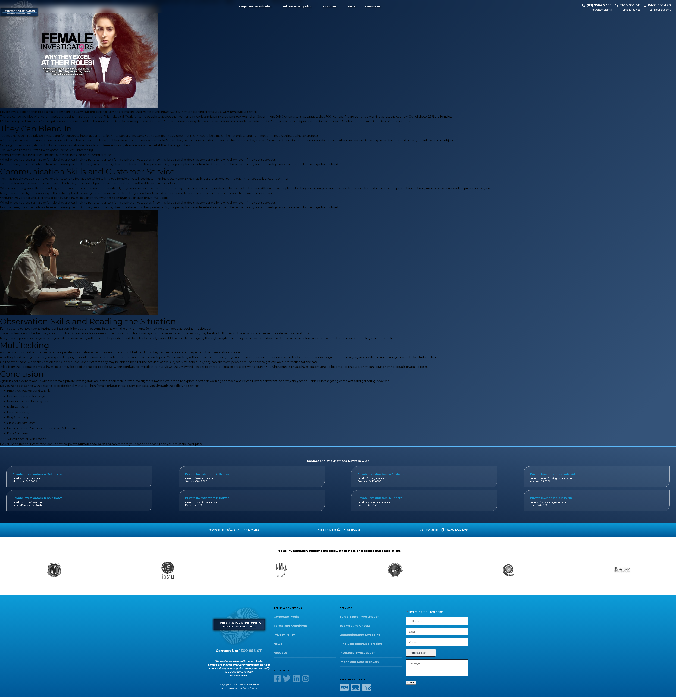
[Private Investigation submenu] (315, 6)
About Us (280, 652)
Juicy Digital (250, 688)
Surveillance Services (94, 444)
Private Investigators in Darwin (207, 498)
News (278, 643)
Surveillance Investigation (360, 616)
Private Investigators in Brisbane (381, 474)
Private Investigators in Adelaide (553, 474)
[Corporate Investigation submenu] (275, 6)
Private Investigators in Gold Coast (37, 498)
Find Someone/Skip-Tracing (361, 643)
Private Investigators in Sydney (207, 474)
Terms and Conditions (291, 625)
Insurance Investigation (357, 652)
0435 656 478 (659, 5)
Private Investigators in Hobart (380, 498)
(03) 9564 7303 (599, 5)
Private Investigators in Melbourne (37, 474)
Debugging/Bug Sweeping (360, 634)
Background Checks (355, 625)
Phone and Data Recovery (359, 662)
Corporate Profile (287, 616)
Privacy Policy (284, 634)
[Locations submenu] (340, 6)
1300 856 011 (630, 5)
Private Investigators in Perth (551, 498)
